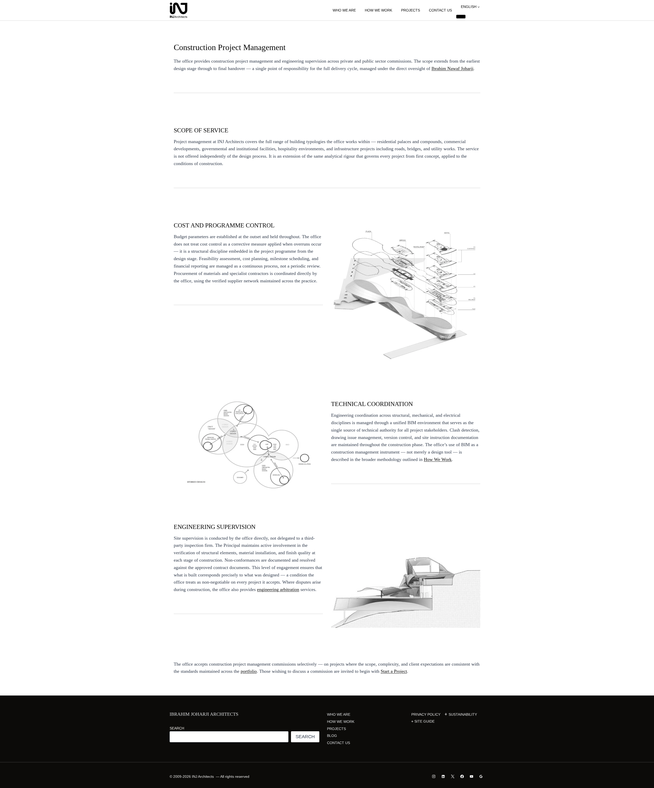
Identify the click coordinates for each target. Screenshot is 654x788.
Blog (332, 736)
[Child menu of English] (460, 16)
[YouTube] (471, 776)
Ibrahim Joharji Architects (204, 714)
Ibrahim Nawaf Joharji (452, 68)
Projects (410, 10)
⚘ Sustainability (460, 714)
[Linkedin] (443, 776)
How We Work (378, 10)
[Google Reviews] (480, 776)
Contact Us (440, 10)
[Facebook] (462, 776)
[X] (452, 776)
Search (177, 728)
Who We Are (344, 10)
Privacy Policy (425, 714)
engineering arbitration (278, 589)
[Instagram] (433, 776)
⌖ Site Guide (423, 721)
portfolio (249, 671)
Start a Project (394, 671)
